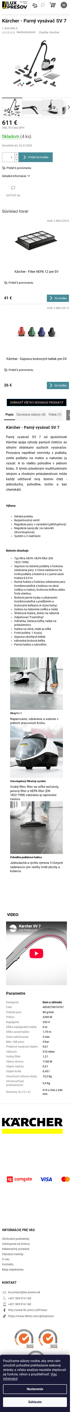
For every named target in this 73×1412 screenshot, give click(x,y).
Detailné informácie (14, 176)
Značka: (49, 32)
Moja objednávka (13, 1269)
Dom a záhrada (52, 1002)
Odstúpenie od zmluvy (16, 1243)
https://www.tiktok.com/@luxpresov (31, 1316)
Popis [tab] (9, 414)
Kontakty (8, 1264)
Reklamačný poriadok (15, 1249)
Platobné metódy (13, 1254)
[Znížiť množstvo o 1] (16, 159)
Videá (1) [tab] (54, 414)
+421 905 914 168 (19, 1298)
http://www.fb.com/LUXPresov (27, 1310)
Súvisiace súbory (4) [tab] (31, 414)
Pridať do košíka (38, 157)
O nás (5, 1259)
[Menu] (64, 5)
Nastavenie (35, 1389)
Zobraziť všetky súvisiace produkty (36, 402)
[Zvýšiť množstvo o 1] (16, 155)
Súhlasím (35, 1402)
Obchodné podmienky (15, 1238)
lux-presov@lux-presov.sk (24, 1292)
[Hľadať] (43, 5)
